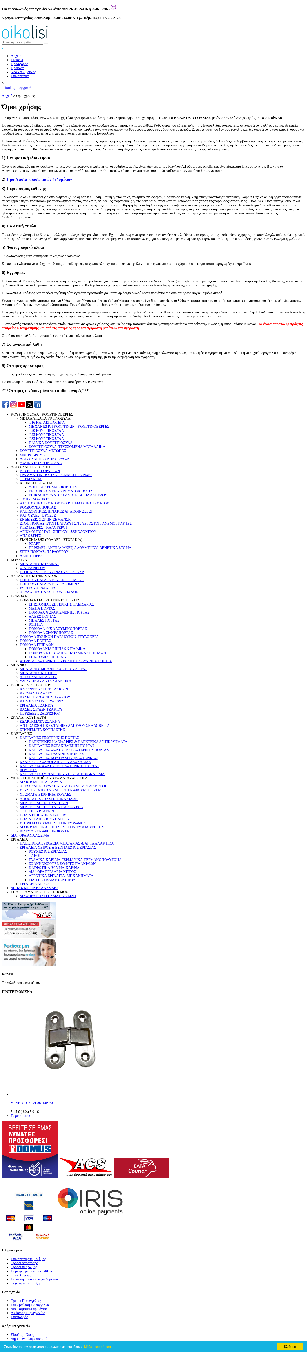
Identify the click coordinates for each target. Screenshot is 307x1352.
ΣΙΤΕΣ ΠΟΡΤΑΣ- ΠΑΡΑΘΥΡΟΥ (44, 552)
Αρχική (7, 96)
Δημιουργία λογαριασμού (29, 1339)
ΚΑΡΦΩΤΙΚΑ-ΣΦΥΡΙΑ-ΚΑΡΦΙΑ (54, 868)
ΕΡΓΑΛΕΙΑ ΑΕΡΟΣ (34, 884)
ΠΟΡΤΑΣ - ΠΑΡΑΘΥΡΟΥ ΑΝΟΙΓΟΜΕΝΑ (52, 580)
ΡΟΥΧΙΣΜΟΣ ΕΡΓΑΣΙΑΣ (48, 851)
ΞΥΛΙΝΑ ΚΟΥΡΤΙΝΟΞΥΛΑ (41, 463)
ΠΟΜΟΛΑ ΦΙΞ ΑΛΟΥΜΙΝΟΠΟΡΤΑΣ (58, 628)
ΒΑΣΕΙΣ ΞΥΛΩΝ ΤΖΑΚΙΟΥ (41, 709)
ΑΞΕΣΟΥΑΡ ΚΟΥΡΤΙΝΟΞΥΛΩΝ (45, 459)
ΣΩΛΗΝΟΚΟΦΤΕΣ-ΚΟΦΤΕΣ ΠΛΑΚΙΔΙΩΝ (62, 863)
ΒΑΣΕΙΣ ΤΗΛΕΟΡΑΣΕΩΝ (40, 471)
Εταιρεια (17, 60)
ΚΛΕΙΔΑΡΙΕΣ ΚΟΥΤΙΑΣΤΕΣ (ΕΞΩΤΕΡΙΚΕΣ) (63, 758)
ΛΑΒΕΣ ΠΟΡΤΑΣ (42, 616)
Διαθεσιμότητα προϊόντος (29, 1309)
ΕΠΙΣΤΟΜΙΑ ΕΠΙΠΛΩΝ (47, 657)
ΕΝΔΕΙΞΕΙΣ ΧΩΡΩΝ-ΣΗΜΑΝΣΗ (45, 519)
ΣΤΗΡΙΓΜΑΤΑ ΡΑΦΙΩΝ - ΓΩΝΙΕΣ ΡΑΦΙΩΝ (53, 823)
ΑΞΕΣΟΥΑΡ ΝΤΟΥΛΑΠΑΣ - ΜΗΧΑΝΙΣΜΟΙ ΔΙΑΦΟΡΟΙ (63, 786)
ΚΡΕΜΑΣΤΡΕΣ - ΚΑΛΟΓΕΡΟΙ (43, 527)
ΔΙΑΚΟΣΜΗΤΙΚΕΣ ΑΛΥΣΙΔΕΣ (34, 888)
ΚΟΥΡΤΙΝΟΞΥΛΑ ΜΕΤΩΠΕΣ (43, 451)
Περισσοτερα (20, 1116)
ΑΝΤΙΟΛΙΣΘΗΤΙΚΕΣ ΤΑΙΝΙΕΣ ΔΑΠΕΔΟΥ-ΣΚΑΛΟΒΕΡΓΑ (65, 725)
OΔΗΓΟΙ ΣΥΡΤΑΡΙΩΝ (37, 811)
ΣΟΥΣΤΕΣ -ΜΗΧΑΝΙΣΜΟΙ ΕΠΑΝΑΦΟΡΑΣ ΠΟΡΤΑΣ (61, 790)
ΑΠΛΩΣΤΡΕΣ (30, 535)
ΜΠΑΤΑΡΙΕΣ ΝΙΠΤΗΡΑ (38, 673)
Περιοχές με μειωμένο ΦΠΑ (31, 1271)
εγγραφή (24, 88)
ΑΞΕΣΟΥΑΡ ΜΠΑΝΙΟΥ (38, 677)
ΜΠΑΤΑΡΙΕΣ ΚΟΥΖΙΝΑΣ (39, 564)
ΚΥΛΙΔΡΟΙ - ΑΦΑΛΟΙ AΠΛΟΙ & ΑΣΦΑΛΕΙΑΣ (55, 762)
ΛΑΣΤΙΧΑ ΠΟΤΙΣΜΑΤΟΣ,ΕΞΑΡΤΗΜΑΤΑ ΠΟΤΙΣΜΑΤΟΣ (64, 503)
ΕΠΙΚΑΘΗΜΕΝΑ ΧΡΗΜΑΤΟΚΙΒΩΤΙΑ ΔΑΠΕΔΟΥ (68, 495)
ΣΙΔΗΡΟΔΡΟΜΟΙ (33, 455)
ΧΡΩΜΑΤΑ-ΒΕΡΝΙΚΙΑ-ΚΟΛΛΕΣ (45, 794)
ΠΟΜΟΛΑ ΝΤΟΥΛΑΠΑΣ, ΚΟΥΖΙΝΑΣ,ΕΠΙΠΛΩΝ (67, 653)
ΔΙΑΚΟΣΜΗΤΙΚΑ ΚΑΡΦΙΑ (41, 782)
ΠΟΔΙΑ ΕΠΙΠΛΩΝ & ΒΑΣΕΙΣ (43, 815)
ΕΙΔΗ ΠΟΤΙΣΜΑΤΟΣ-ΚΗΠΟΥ (52, 880)
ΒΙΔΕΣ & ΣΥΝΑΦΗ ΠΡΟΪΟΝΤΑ (44, 831)
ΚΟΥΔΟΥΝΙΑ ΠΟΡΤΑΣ (38, 507)
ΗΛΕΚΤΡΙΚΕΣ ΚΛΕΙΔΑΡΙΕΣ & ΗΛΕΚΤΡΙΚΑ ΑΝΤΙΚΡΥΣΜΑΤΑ (78, 742)
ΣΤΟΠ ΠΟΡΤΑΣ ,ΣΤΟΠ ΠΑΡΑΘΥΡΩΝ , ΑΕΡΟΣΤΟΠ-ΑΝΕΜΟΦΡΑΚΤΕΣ (76, 523)
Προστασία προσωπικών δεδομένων (39, 179)
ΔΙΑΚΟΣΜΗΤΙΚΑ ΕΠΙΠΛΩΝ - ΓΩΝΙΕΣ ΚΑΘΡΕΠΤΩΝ (62, 827)
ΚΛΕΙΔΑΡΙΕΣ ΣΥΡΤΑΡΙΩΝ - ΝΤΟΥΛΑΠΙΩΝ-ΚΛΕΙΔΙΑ (62, 774)
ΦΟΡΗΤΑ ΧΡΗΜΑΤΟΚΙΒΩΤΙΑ (53, 487)
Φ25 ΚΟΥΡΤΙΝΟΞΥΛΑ (46, 434)
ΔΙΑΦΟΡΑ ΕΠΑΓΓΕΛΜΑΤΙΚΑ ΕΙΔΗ (48, 896)
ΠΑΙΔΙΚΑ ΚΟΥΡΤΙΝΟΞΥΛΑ (51, 443)
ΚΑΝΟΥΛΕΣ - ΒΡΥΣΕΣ (38, 515)
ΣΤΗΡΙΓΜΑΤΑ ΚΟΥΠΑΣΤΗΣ (42, 729)
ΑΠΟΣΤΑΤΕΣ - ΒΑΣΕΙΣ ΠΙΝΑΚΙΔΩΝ (49, 799)
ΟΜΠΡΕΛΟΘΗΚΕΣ (35, 499)
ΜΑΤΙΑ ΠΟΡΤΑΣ (42, 608)
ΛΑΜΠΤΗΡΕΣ (31, 556)
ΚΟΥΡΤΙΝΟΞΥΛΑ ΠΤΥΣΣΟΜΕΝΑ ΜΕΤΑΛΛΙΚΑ (67, 447)
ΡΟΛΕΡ (34, 544)
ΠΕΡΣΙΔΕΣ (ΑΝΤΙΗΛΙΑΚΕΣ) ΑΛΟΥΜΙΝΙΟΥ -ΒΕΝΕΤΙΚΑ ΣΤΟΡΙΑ (80, 548)
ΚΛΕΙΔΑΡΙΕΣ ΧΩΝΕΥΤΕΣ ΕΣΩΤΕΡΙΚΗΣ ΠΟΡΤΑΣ (59, 766)
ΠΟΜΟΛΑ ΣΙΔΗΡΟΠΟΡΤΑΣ (51, 632)
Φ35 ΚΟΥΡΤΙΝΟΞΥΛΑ (46, 438)
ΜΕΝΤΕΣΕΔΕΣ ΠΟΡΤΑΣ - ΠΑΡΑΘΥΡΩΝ (51, 807)
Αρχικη (16, 56)
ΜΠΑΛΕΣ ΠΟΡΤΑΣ (44, 620)
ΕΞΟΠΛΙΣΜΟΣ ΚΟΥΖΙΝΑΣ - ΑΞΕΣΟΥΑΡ (52, 572)
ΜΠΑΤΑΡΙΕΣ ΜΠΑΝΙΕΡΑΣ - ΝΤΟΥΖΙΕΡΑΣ (53, 669)
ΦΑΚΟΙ (34, 855)
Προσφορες (19, 64)
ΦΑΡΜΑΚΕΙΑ (31, 479)
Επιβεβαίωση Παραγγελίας (30, 1305)
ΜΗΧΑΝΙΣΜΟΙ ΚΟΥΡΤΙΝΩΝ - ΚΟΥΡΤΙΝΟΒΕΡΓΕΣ (69, 426)
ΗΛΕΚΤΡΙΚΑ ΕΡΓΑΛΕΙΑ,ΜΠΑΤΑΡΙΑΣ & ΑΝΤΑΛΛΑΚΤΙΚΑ (67, 843)
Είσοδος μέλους (22, 1335)
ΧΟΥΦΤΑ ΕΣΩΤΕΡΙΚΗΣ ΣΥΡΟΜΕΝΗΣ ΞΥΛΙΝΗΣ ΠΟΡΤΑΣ (66, 661)
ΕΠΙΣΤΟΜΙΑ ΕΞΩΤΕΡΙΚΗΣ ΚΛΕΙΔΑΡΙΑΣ (61, 604)
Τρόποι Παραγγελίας (26, 1301)
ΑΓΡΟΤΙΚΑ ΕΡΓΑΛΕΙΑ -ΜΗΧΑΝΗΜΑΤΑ (61, 876)
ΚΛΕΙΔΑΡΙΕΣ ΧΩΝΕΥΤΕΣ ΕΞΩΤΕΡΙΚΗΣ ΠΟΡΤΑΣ (69, 750)
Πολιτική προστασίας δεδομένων (34, 1279)
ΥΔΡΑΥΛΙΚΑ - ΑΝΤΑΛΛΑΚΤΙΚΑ (45, 681)
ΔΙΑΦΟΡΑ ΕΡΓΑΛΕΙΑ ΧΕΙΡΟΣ (52, 872)
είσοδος (8, 88)
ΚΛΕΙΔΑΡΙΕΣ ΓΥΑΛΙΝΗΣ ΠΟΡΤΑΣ (56, 754)
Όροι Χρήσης (20, 1275)
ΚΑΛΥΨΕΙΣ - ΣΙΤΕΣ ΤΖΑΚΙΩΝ (44, 689)
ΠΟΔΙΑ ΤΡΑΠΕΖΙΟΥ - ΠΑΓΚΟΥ (45, 819)
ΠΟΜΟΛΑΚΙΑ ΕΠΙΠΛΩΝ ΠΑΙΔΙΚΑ (57, 649)
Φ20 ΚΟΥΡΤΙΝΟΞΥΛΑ (46, 430)
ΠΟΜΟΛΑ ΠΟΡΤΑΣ (35, 641)
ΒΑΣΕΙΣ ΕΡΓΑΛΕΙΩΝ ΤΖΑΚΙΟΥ (45, 697)
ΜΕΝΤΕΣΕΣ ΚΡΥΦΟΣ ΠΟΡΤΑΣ (32, 1103)
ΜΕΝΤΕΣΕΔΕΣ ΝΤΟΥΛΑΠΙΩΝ (44, 803)
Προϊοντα (17, 68)
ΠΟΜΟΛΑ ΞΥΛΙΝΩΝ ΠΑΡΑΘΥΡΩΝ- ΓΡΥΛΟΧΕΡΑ (59, 637)
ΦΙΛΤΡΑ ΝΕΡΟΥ (32, 568)
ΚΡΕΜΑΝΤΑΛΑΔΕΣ (36, 693)
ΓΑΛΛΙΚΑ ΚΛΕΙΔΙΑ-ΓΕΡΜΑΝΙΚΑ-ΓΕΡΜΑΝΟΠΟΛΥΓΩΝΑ (75, 859)
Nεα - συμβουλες (23, 72)
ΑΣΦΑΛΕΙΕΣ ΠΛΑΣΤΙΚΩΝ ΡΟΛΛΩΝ (49, 592)
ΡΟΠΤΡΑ (36, 624)
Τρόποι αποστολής (24, 1263)
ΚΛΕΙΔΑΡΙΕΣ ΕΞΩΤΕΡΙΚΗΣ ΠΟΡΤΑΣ (49, 738)
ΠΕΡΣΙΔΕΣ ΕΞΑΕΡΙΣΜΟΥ (40, 713)
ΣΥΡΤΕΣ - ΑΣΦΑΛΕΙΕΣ (38, 588)
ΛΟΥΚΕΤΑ (28, 770)
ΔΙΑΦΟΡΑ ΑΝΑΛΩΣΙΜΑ (30, 835)
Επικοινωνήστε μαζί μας (28, 1259)
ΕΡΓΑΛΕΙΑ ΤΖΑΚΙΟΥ (37, 705)
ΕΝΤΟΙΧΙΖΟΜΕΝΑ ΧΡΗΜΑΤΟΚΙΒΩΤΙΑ (61, 491)
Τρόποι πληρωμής (24, 1267)
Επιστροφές (19, 1317)
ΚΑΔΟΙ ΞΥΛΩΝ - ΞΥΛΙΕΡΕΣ (42, 701)
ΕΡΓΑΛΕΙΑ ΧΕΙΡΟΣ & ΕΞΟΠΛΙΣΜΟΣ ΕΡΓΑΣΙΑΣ (58, 847)
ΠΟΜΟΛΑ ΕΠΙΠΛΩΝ (37, 645)
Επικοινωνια (20, 76)
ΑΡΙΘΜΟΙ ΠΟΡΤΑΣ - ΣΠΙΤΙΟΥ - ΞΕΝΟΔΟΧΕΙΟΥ (58, 531)
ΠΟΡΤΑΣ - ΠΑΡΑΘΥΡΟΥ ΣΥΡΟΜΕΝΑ (50, 584)
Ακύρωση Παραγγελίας (28, 1313)
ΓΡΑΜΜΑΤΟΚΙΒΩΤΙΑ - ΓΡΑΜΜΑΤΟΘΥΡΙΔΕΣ (56, 475)
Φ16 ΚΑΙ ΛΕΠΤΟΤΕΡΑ (47, 422)
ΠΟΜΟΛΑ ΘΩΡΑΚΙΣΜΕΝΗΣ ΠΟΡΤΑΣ (59, 612)
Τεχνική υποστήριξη (25, 1283)
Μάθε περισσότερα (97, 1346)
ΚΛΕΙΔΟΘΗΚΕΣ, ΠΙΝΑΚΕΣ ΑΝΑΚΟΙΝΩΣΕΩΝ (57, 511)
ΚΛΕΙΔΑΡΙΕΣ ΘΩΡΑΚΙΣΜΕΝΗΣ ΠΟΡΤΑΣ (61, 746)
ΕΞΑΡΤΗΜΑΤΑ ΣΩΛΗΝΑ (40, 721)
